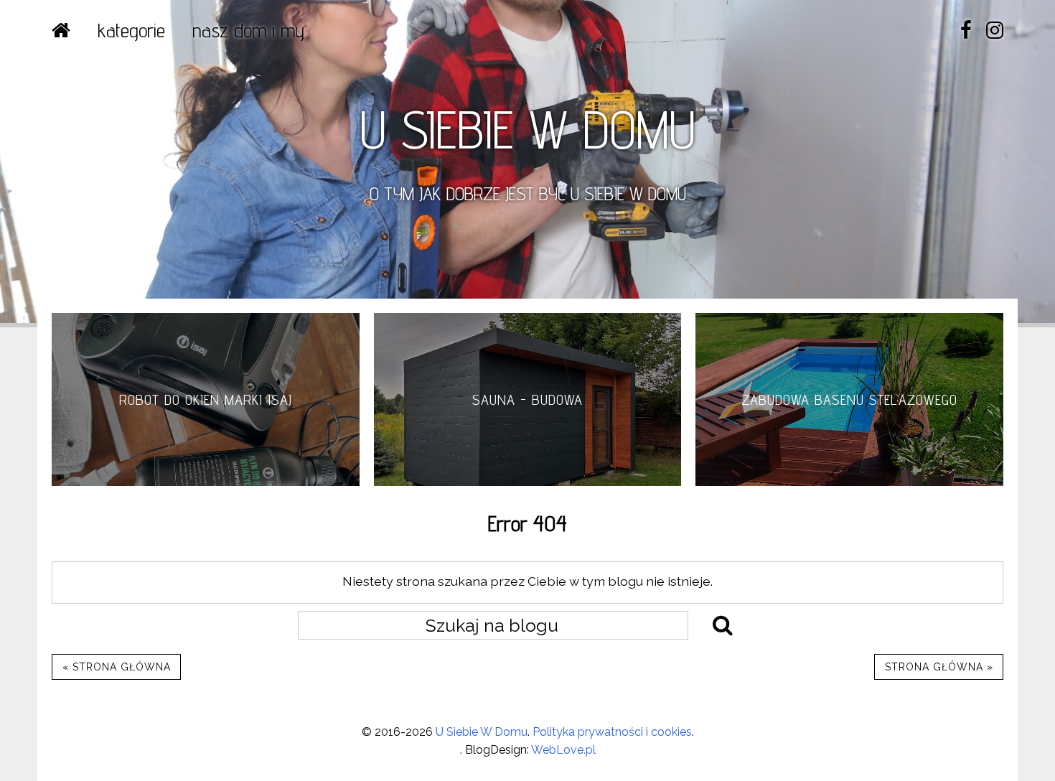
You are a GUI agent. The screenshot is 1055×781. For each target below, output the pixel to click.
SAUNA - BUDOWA (527, 399)
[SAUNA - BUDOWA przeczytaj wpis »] (528, 482)
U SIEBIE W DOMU (527, 129)
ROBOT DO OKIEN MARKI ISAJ (205, 399)
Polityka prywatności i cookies (612, 732)
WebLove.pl (563, 750)
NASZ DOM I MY (248, 30)
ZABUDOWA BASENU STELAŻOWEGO (849, 399)
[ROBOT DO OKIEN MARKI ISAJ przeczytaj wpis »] (206, 482)
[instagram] (994, 30)
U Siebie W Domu (482, 732)
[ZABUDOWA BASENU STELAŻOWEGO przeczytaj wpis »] (849, 482)
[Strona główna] (61, 30)
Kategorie (131, 30)
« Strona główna (116, 667)
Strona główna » (939, 667)
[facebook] (966, 30)
